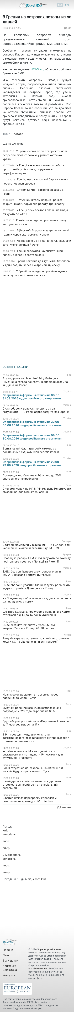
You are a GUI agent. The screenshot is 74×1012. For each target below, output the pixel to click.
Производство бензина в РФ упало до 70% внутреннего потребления (32, 477)
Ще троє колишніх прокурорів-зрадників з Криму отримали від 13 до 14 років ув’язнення (37, 613)
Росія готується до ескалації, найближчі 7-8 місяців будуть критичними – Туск (33, 769)
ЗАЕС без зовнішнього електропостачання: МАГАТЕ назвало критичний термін (32, 573)
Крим (68, 581)
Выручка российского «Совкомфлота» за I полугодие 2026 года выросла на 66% (32, 709)
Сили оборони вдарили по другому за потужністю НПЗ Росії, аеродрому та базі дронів (36, 410)
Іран (69, 690)
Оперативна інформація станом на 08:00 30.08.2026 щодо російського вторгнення (32, 436)
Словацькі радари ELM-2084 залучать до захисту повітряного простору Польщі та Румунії (37, 559)
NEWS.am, (37, 69)
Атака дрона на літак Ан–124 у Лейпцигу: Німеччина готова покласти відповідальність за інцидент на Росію (35, 382)
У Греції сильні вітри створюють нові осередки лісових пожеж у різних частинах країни (35, 155)
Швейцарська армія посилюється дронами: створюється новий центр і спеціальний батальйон (32, 784)
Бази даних (10, 960)
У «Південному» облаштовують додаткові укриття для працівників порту (37, 599)
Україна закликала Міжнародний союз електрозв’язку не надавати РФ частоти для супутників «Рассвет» (33, 754)
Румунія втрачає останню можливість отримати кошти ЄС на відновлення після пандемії (36, 640)
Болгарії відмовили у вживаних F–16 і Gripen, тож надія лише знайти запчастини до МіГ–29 (36, 546)
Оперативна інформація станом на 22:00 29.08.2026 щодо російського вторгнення (32, 463)
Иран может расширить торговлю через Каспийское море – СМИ (30, 696)
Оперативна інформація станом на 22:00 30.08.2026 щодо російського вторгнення (32, 423)
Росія (68, 375)
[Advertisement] (37, 320)
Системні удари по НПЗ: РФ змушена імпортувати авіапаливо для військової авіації (37, 490)
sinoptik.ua (39, 879)
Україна (67, 391)
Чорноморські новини (49, 949)
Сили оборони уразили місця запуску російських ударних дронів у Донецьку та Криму (36, 586)
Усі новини (64, 807)
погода (18, 134)
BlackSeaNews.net (37, 968)
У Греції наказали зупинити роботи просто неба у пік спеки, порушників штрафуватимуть (33, 169)
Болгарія (66, 541)
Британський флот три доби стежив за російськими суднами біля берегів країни (31, 450)
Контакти (9, 975)
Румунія (67, 554)
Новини (8, 950)
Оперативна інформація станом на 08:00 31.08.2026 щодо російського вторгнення (32, 396)
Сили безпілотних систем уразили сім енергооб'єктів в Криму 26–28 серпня (29, 626)
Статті (7, 955)
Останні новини (15, 367)
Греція (67, 27)
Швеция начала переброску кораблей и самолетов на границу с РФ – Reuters (30, 799)
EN (67, 5)
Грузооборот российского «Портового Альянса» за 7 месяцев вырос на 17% (36, 722)
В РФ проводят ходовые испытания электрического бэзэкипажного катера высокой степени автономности (36, 738)
